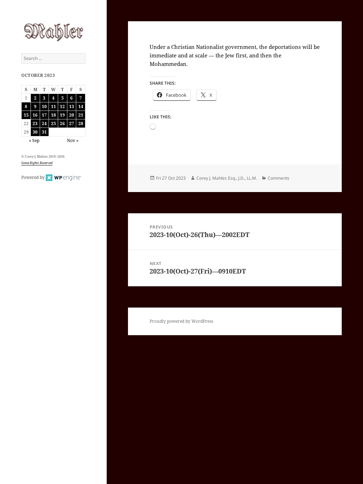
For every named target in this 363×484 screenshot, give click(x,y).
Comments (278, 178)
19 (62, 115)
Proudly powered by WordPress (181, 321)
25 (53, 123)
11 (53, 106)
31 (44, 132)
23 (35, 123)
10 (44, 106)
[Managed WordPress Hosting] (63, 177)
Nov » (72, 140)
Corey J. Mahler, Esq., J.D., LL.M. (226, 178)
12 (62, 106)
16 (35, 115)
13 (71, 106)
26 (62, 123)
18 (53, 115)
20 (71, 115)
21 (80, 115)
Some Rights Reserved (36, 163)
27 (71, 123)
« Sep (34, 140)
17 (44, 115)
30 (35, 132)
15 (26, 115)
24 (44, 123)
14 (80, 106)
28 (80, 123)
